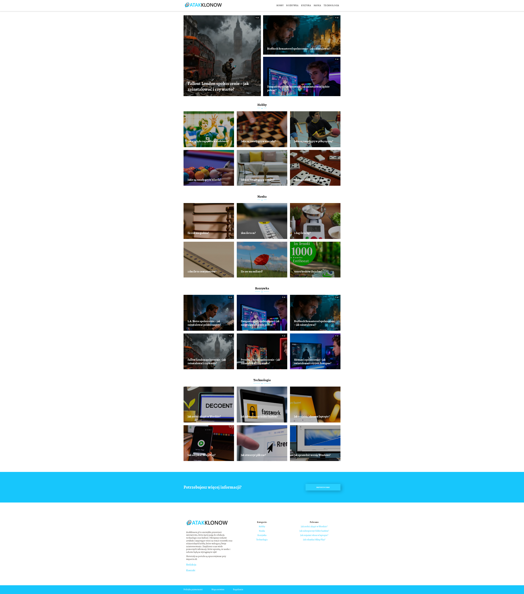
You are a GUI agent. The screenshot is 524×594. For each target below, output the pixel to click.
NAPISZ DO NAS (323, 487)
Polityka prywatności (193, 589)
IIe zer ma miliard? (252, 271)
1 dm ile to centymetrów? (202, 271)
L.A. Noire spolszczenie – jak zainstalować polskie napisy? (204, 323)
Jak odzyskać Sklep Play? (201, 455)
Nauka (317, 5)
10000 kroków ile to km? (308, 271)
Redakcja (191, 564)
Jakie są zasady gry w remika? (257, 180)
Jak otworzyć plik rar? (253, 455)
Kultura (306, 5)
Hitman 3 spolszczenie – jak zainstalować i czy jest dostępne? (312, 361)
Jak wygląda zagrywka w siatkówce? (208, 141)
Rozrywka (292, 5)
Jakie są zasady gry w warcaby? (258, 141)
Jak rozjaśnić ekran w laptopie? (312, 416)
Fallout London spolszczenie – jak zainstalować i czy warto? (218, 86)
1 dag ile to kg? (302, 233)
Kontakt (190, 570)
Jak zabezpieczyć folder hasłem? (259, 416)
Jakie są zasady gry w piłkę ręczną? (313, 141)
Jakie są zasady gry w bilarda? (204, 180)
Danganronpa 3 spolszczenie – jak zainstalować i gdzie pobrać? (298, 88)
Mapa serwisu (217, 589)
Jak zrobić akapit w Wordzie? (204, 416)
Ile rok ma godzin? (198, 233)
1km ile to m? (248, 233)
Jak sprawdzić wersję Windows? (312, 455)
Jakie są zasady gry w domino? (311, 180)
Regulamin (238, 589)
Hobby (280, 5)
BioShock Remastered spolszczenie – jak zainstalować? (298, 49)
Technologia (331, 5)
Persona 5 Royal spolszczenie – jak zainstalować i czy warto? (260, 361)
